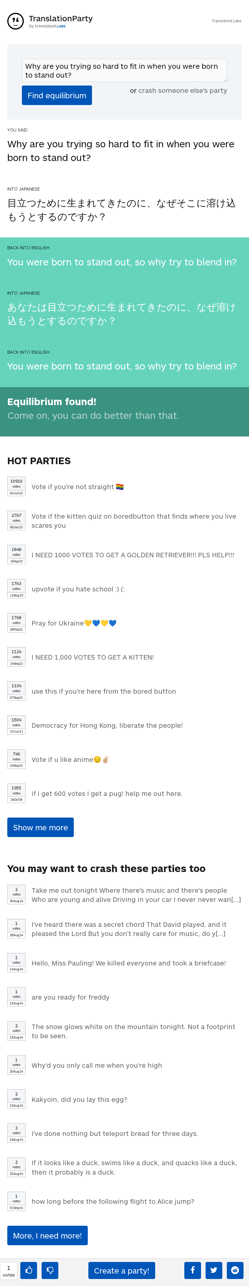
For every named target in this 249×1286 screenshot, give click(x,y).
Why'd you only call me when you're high (97, 1065)
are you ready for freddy (71, 997)
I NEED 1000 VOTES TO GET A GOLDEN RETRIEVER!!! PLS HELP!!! (133, 555)
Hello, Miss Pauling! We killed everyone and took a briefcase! (129, 963)
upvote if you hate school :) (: (78, 589)
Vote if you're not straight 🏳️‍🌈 (78, 486)
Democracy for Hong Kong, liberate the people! (107, 725)
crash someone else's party (182, 90)
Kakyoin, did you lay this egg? (79, 1099)
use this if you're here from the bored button (104, 691)
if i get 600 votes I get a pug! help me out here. (107, 793)
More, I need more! (47, 1235)
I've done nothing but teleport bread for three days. (115, 1133)
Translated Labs (227, 20)
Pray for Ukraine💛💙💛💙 (74, 623)
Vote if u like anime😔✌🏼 (71, 759)
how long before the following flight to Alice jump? (113, 1201)
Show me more (40, 827)
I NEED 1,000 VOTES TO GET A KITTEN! (93, 657)
